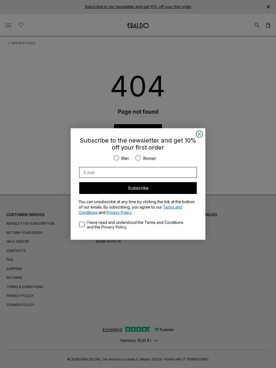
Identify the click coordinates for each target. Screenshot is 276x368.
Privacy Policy (118, 212)
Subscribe (138, 188)
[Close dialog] (199, 134)
